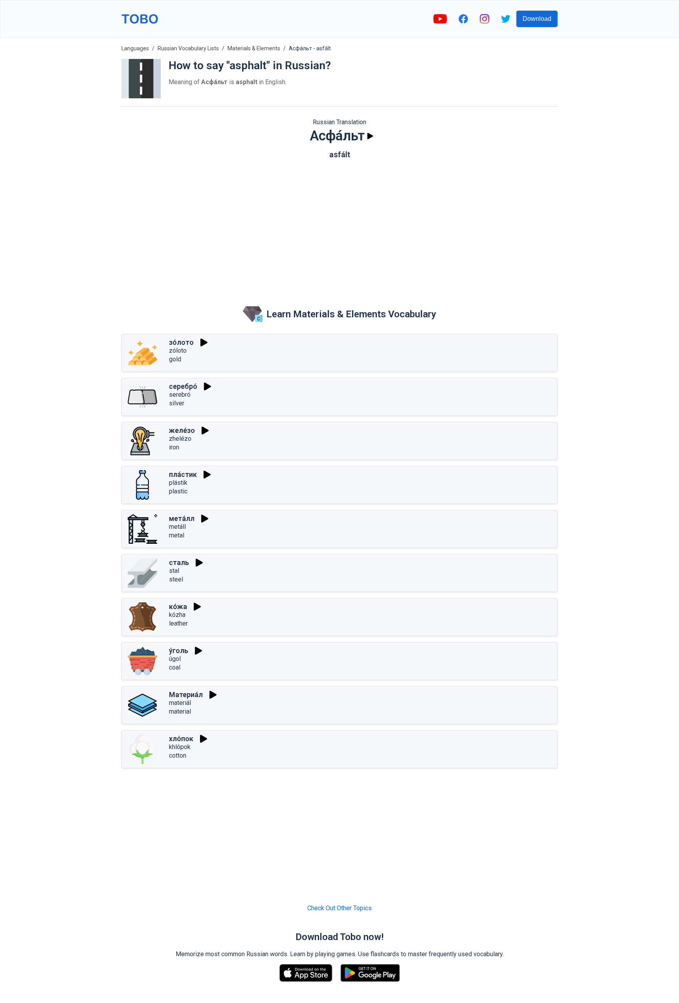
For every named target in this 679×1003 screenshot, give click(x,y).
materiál (180, 703)
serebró (180, 394)
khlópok (180, 747)
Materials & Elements (254, 48)
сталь (179, 562)
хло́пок (181, 738)
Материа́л (186, 694)
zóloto (178, 350)
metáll (177, 526)
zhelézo (180, 438)
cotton (177, 755)
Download (537, 18)
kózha (177, 614)
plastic (178, 491)
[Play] (370, 136)
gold (175, 359)
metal (176, 535)
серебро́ (183, 386)
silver (176, 403)
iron (174, 447)
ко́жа (178, 606)
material (180, 711)
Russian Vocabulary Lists (188, 48)
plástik (178, 482)
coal (174, 667)
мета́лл (182, 518)
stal (174, 570)
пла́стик (183, 474)
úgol (175, 659)
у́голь (178, 650)
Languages (135, 48)
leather (178, 623)
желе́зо (182, 430)
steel (176, 579)
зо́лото (181, 342)
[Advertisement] (339, 226)
